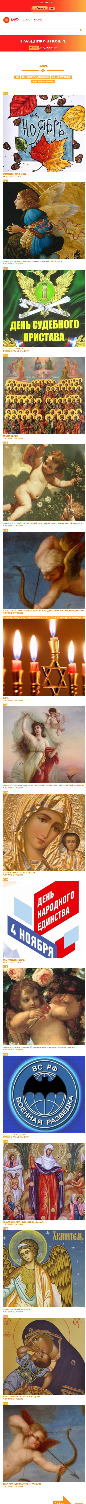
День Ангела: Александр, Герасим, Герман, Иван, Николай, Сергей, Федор (32, 261)
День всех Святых (10, 436)
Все (17, 77)
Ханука (6, 698)
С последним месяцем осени (14, 174)
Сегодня (26, 20)
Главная (33, 48)
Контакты (38, 20)
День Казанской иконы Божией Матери (19, 873)
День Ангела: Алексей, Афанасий (16, 1309)
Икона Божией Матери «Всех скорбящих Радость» (24, 1222)
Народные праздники (61, 77)
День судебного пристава (13, 349)
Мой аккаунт (40, 8)
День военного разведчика (14, 1135)
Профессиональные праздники (35, 77)
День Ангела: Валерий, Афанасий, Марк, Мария (22, 1484)
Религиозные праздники (43, 82)
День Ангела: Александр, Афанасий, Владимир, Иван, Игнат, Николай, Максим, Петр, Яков (39, 1047)
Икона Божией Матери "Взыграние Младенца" (21, 1397)
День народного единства (14, 960)
